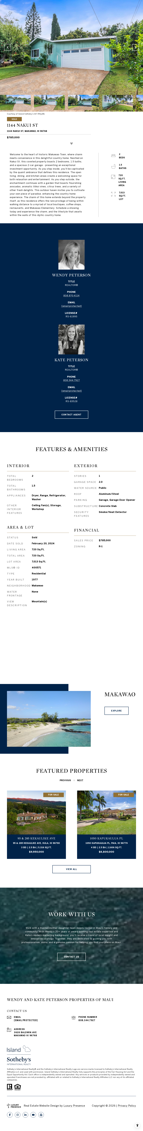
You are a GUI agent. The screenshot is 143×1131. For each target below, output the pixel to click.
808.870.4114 (71, 295)
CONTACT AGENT (71, 415)
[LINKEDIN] (25, 1115)
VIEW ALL (71, 869)
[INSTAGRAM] (17, 1115)
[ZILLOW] (41, 1115)
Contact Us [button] (71, 957)
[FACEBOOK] (10, 1115)
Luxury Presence (74, 1105)
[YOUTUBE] (33, 1115)
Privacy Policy (127, 1105)
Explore (116, 711)
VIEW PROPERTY (36, 825)
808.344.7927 (71, 380)
